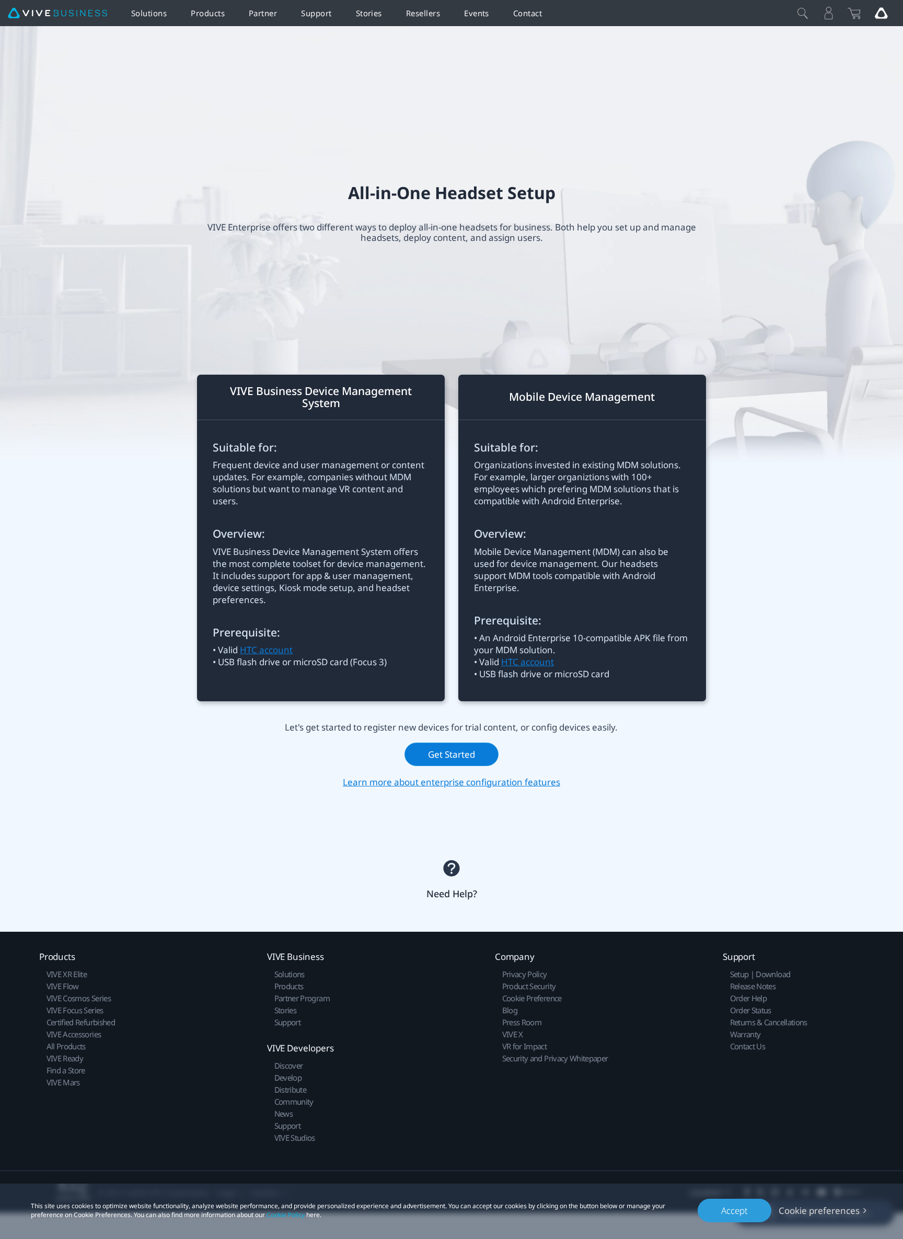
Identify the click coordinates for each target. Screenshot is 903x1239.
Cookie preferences (819, 1211)
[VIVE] (57, 13)
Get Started (451, 754)
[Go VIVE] (881, 13)
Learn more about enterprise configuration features (451, 781)
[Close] (803, 13)
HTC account (266, 650)
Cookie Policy (286, 1214)
